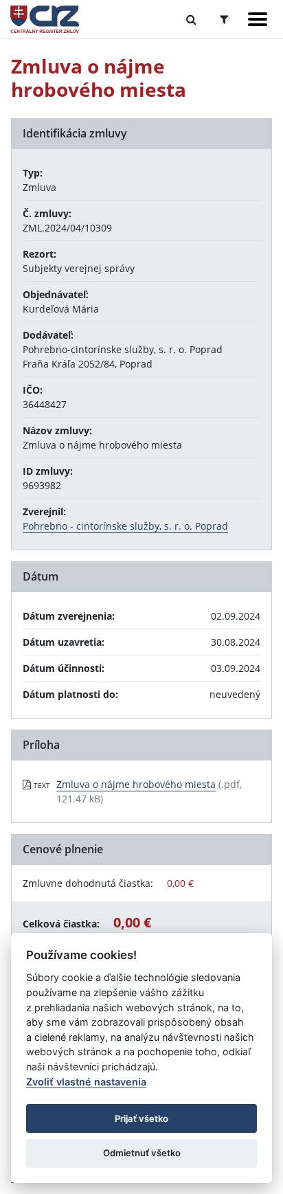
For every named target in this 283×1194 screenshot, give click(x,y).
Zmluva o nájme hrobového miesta (136, 784)
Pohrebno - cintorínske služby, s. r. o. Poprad (125, 525)
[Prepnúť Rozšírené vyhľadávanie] (224, 19)
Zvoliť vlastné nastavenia (86, 1082)
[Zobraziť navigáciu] (257, 19)
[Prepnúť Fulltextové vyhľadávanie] (191, 19)
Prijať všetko (141, 1118)
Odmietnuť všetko (142, 1152)
